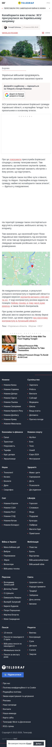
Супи (31, 641)
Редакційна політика (12, 692)
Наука (5, 467)
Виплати (33, 394)
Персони (6, 577)
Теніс (31, 446)
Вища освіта (34, 411)
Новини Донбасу (11, 415)
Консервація (35, 637)
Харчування (34, 477)
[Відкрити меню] (4, 3)
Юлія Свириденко (12, 619)
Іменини (33, 604)
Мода (31, 512)
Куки (28, 743)
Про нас (6, 683)
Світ (4, 498)
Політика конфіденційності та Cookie (19, 688)
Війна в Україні (9, 542)
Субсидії (33, 398)
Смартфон (8, 490)
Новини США (10, 508)
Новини (5, 380)
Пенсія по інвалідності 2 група (14, 638)
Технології (8, 473)
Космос (7, 477)
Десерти (33, 646)
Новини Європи (11, 503)
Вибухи (7, 551)
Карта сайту (8, 718)
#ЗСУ (39, 326)
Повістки (33, 547)
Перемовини (9, 556)
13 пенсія (8, 633)
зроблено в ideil (10, 739)
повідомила (15, 159)
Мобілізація (32, 542)
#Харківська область (17, 326)
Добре (38, 744)
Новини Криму (10, 419)
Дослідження (35, 490)
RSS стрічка (8, 726)
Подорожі (33, 516)
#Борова (32, 326)
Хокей (32, 450)
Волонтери (9, 564)
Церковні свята (36, 582)
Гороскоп (33, 503)
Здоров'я (31, 467)
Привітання (34, 533)
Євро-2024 (34, 454)
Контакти (7, 709)
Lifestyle (31, 498)
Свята (30, 577)
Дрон (6, 485)
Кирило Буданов (11, 606)
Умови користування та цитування (18, 696)
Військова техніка (12, 569)
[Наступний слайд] (49, 8)
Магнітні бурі (35, 529)
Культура (33, 521)
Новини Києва (10, 385)
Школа (32, 406)
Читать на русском (10, 33)
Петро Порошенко (12, 610)
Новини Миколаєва (12, 424)
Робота (32, 389)
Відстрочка (34, 556)
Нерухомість (9, 446)
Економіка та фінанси (12, 432)
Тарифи (7, 450)
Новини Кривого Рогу (13, 411)
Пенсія (5, 627)
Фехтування (34, 459)
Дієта (31, 481)
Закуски (32, 654)
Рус (48, 3)
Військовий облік (36, 564)
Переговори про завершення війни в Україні (25, 8)
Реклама (7, 701)
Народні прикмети (37, 587)
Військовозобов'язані (38, 560)
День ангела (34, 600)
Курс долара (9, 454)
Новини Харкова (11, 389)
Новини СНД (9, 516)
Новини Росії (9, 512)
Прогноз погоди (36, 419)
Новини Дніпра (10, 394)
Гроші (6, 437)
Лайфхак (33, 525)
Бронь (32, 551)
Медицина (33, 402)
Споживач (33, 508)
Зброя (6, 560)
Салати (32, 650)
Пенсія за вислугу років (12, 656)
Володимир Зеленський (9, 583)
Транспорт (8, 442)
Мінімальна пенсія (12, 650)
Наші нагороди (9, 705)
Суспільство (33, 380)
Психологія (34, 485)
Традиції (33, 591)
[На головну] (26, 3)
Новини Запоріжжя (12, 406)
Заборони (33, 595)
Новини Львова (11, 402)
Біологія (7, 481)
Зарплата (33, 385)
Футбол (32, 437)
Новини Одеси (10, 398)
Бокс (31, 442)
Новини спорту (34, 432)
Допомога (33, 415)
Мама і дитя (34, 473)
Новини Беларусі (11, 525)
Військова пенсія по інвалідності (13, 645)
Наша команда (9, 713)
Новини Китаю (10, 521)
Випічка (32, 633)
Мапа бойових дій (12, 547)
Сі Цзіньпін (9, 593)
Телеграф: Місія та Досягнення (17, 722)
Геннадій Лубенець (14, 27)
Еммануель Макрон (12, 598)
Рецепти (31, 627)
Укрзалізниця (9, 459)
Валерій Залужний (12, 602)
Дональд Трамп (11, 589)
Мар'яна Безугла (11, 615)
